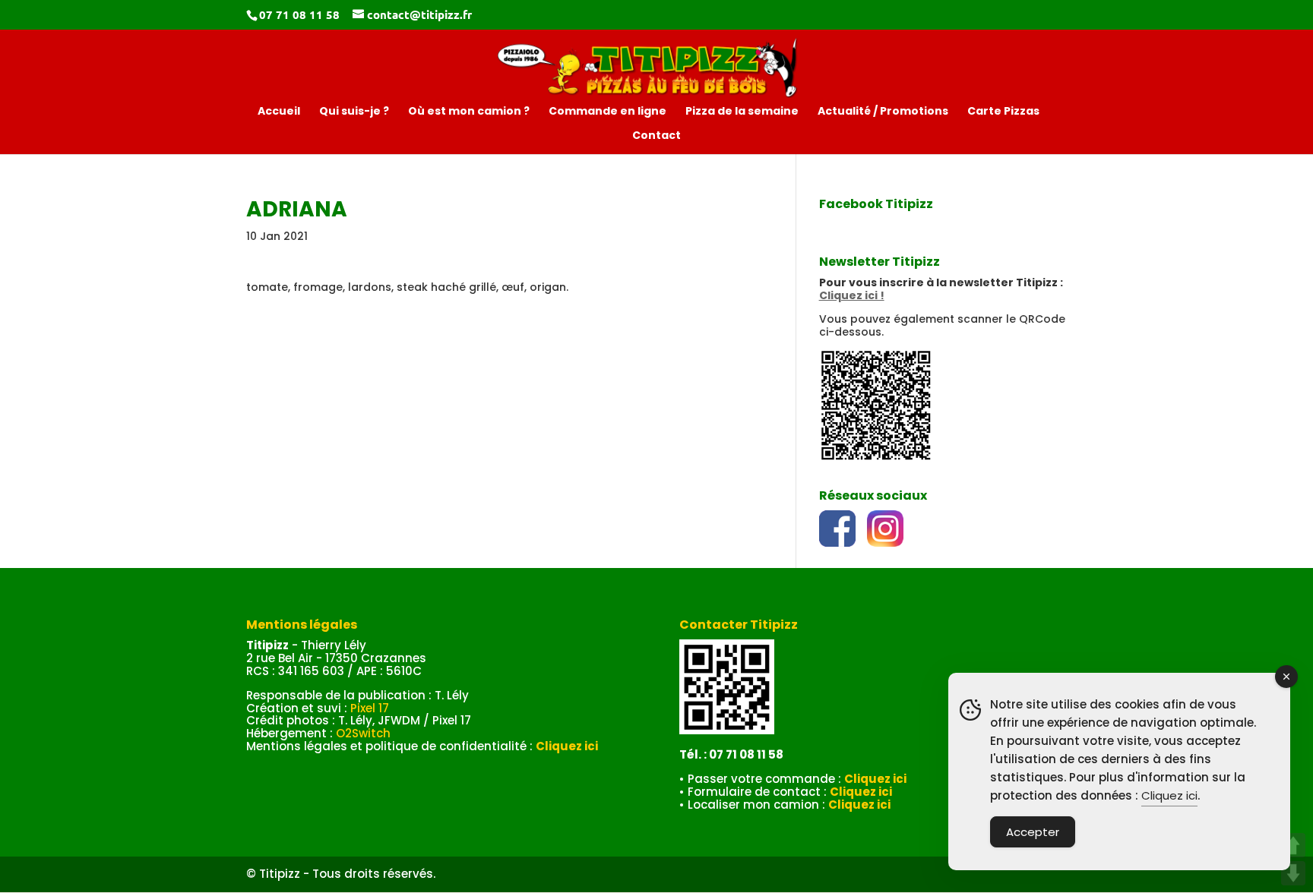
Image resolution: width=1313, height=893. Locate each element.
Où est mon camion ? (469, 112)
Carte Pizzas (1003, 112)
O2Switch (363, 733)
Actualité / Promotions (883, 112)
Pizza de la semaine (742, 112)
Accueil (279, 112)
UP (1293, 845)
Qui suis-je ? (354, 112)
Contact (656, 136)
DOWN (1293, 873)
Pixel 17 (369, 708)
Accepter (1032, 832)
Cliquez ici (1169, 795)
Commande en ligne (607, 112)
